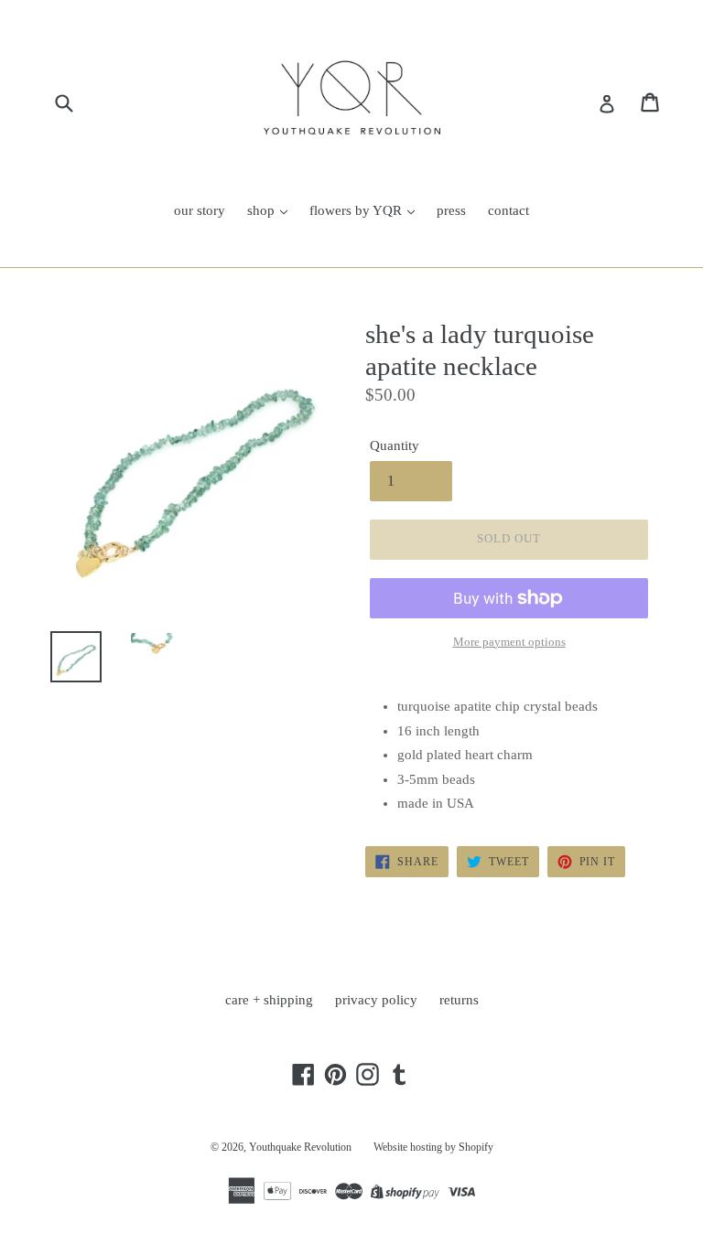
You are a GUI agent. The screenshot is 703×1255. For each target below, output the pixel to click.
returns (459, 999)
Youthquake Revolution (300, 1147)
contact (508, 210)
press (451, 210)
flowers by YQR (357, 210)
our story (199, 210)
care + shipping (269, 999)
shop (262, 210)
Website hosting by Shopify (433, 1147)
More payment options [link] (509, 642)
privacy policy (376, 999)
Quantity (394, 445)
